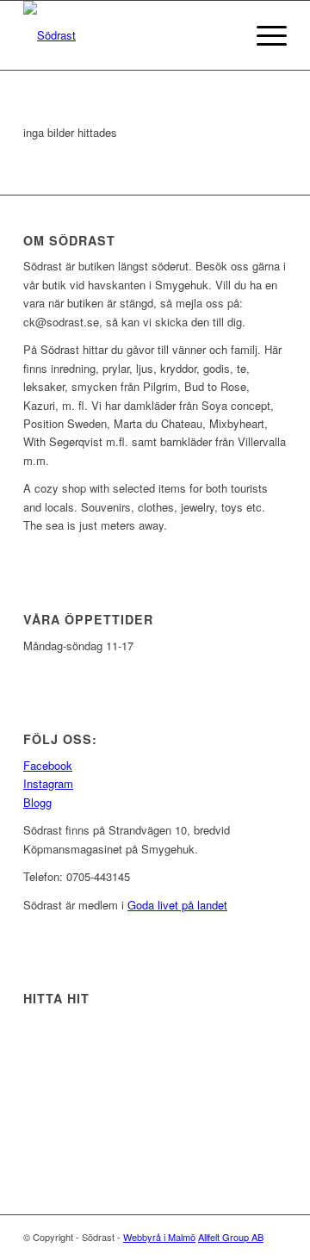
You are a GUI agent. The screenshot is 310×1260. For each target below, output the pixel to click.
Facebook (47, 765)
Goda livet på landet (177, 905)
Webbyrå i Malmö (159, 1237)
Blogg (37, 802)
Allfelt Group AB (231, 1237)
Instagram (48, 783)
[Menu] (263, 35)
